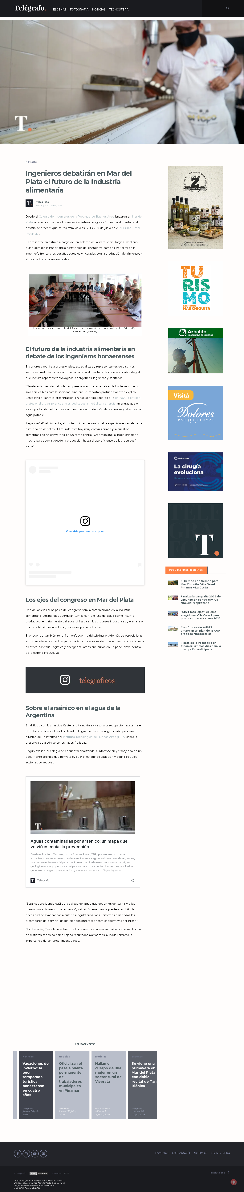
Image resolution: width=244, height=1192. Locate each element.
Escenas (131, 1056)
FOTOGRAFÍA (79, 9)
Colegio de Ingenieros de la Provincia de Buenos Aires (76, 216)
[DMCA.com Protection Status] (38, 1173)
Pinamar (58, 1108)
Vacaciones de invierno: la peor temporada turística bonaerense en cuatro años (30, 1079)
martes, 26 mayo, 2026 (132, 1113)
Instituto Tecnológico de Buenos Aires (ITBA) (94, 737)
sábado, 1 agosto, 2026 (97, 1113)
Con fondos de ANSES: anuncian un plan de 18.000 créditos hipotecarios (200, 631)
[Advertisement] (85, 984)
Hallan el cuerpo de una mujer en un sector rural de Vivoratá (103, 1072)
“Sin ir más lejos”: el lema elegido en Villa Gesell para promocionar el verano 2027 (201, 615)
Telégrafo (42, 202)
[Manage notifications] (234, 1182)
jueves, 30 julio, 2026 (25, 1113)
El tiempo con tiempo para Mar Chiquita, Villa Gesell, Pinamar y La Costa (199, 584)
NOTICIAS (99, 9)
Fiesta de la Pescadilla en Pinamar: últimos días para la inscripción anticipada (201, 646)
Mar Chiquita (97, 1108)
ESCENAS (59, 9)
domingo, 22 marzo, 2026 (49, 205)
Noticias (31, 161)
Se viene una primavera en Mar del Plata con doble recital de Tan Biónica (138, 1074)
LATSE (66, 1173)
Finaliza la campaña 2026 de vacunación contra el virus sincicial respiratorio (201, 600)
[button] (122, 82)
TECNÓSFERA (118, 9)
